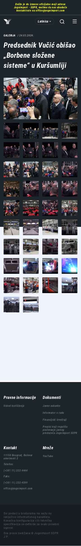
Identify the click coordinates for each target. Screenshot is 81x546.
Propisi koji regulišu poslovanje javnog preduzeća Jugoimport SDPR (60, 430)
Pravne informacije (20, 397)
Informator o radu (53, 412)
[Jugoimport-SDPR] (11, 131)
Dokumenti (52, 397)
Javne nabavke (51, 405)
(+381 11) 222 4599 (16, 482)
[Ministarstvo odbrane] (40, 98)
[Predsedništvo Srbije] (69, 131)
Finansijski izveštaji (55, 419)
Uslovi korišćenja (14, 405)
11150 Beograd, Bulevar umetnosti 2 (18, 457)
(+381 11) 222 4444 (16, 470)
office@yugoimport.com (50, 10)
